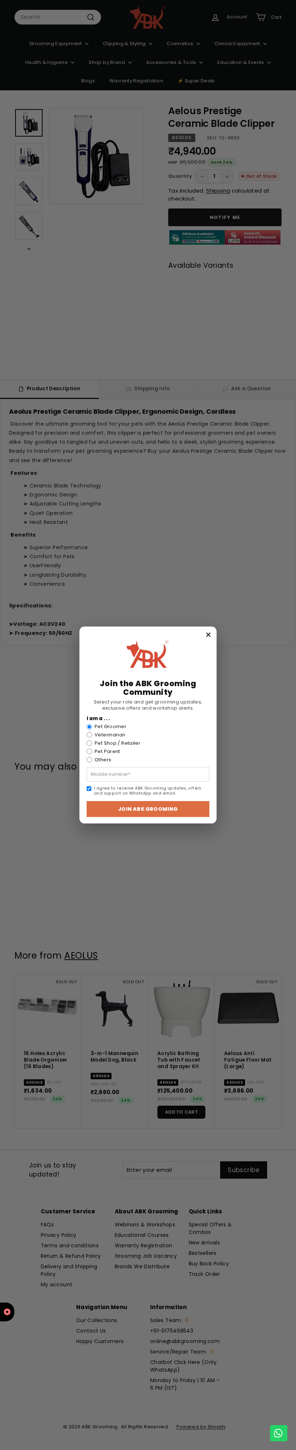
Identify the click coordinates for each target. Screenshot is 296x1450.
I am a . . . (98, 719)
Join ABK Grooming (148, 809)
